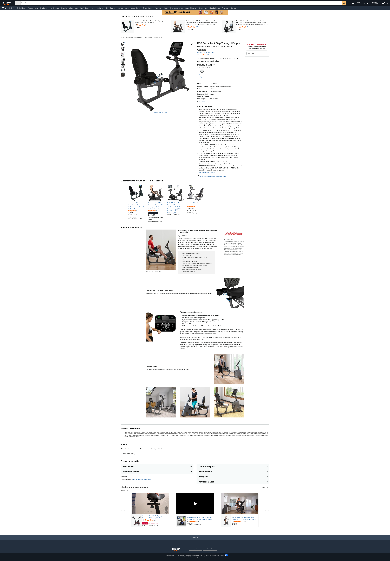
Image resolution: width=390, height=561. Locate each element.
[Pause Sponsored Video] (166, 508)
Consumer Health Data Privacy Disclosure (197, 555)
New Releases (54, 8)
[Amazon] (7, 3)
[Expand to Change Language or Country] (200, 549)
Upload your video (128, 453)
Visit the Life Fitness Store (205, 52)
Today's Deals (84, 8)
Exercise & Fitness (137, 37)
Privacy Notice (180, 555)
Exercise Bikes (158, 37)
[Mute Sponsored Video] (166, 512)
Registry (120, 8)
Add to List (251, 53)
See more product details (207, 172)
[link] (151, 27)
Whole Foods (73, 8)
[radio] (123, 44)
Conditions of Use (169, 555)
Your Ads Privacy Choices (217, 555)
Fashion (112, 8)
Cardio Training (148, 37)
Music (127, 8)
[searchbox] (181, 3)
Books (93, 8)
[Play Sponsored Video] (195, 503)
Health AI (12, 8)
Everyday (234, 8)
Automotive (158, 8)
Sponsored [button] (123, 490)
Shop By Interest (214, 8)
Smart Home (203, 8)
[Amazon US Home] (176, 550)
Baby (166, 8)
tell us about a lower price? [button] (143, 479)
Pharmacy (225, 8)
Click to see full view (160, 112)
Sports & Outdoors (191, 8)
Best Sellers (43, 8)
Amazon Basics (33, 8)
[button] (4, 8)
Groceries (64, 8)
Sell (107, 8)
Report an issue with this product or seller (213, 176)
